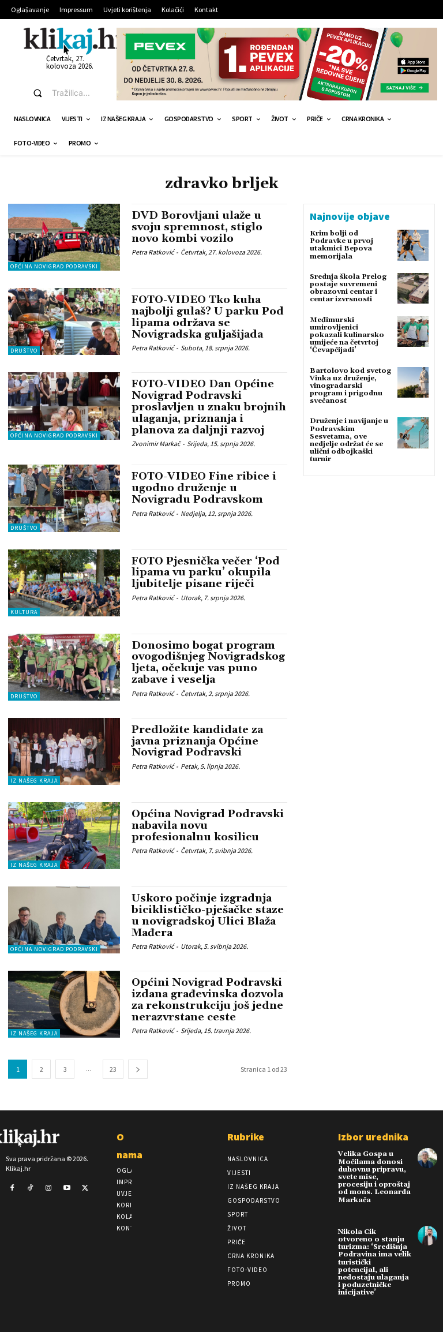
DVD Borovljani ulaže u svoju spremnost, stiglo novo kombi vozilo (197, 227)
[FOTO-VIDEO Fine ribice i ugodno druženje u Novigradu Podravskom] (64, 498)
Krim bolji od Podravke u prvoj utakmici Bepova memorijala (341, 245)
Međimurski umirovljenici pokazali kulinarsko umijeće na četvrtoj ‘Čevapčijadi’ (347, 335)
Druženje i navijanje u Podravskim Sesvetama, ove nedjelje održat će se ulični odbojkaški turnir (349, 440)
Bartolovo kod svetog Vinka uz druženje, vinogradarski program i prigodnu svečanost (350, 386)
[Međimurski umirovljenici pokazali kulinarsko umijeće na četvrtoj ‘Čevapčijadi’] (413, 331)
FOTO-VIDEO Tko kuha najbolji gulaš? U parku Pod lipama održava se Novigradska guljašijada (208, 317)
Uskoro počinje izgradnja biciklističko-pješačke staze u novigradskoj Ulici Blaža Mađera (208, 915)
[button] (64, 92)
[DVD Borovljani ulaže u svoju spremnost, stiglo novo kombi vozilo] (64, 237)
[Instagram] (48, 1188)
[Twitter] (84, 1188)
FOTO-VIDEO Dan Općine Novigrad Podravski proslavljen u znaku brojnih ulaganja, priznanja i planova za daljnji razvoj (209, 406)
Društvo (23, 350)
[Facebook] (12, 1188)
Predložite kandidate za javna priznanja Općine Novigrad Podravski (197, 741)
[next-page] (138, 1069)
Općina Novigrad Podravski (54, 266)
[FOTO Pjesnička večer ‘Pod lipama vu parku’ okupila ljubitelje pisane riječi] (64, 582)
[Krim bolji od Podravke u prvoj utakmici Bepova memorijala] (413, 245)
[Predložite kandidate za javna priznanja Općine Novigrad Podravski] (64, 751)
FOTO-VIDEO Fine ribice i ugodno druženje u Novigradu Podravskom (204, 488)
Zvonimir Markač (156, 443)
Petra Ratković (153, 252)
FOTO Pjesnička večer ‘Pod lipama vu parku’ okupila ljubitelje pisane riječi (206, 573)
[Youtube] (67, 1188)
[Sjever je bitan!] (75, 41)
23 (113, 1069)
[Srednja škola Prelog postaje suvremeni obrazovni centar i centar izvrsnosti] (413, 288)
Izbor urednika (373, 1136)
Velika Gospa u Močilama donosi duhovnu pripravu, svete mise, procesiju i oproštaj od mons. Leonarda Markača (374, 1177)
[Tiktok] (30, 1188)
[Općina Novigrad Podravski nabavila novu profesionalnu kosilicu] (64, 835)
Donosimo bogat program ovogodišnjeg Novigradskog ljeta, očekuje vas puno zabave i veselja (208, 662)
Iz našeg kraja (34, 780)
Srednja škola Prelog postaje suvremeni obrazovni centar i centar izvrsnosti (348, 288)
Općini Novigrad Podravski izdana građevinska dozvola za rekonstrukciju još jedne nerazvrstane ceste (207, 999)
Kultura (23, 612)
